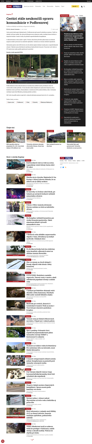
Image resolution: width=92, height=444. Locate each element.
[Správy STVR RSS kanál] (66, 168)
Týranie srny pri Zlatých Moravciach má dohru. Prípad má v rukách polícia (40, 320)
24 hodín (72, 15)
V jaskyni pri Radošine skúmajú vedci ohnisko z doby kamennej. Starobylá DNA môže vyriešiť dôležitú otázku (40, 292)
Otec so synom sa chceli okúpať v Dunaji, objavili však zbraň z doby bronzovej (73, 46)
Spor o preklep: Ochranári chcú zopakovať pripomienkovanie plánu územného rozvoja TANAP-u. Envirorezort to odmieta (39, 333)
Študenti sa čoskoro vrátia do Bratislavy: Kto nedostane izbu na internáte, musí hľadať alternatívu (41, 348)
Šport (62, 6)
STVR (2, 1)
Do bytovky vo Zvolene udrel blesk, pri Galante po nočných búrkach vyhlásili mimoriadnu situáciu (40, 194)
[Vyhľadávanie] (84, 6)
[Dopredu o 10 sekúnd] (13, 82)
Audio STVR (39, 1)
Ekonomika (50, 6)
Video (34, 160)
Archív (22, 1)
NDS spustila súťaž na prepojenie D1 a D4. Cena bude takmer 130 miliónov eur (15, 146)
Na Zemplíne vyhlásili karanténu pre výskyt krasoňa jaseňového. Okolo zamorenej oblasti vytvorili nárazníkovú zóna (73, 71)
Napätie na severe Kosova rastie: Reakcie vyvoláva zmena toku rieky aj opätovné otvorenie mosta (73, 62)
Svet (44, 6)
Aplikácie (78, 160)
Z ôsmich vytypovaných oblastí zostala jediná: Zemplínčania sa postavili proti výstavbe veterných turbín (41, 361)
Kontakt (89, 1)
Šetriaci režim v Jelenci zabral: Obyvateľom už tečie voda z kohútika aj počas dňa (41, 400)
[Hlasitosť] (52, 82)
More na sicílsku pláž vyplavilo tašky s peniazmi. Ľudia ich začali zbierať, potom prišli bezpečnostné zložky (74, 81)
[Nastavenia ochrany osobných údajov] (2, 441)
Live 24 (74, 6)
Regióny (57, 6)
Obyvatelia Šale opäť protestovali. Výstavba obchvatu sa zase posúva (74, 146)
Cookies (61, 164)
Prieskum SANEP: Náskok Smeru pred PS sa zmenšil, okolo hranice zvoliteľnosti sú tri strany (73, 111)
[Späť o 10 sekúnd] (8, 82)
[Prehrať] (10, 82)
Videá (66, 160)
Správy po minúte (28, 6)
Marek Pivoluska (15, 29)
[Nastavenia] (54, 82)
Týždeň (81, 15)
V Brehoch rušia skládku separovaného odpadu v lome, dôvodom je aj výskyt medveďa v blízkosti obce (73, 101)
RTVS (9, 29)
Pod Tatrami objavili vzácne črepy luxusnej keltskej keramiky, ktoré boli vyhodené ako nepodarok (40, 374)
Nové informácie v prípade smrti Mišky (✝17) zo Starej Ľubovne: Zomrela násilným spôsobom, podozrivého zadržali (41, 414)
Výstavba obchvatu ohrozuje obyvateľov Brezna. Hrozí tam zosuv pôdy (35, 146)
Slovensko (38, 6)
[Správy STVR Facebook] (61, 168)
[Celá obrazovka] (56, 82)
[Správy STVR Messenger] (63, 168)
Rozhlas (8, 1)
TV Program (30, 1)
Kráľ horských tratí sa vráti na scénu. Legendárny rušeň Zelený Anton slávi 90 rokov (40, 165)
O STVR (83, 160)
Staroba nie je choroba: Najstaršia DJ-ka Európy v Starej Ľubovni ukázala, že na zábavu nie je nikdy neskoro (41, 179)
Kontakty (61, 160)
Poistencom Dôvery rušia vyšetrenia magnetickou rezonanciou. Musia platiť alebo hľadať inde (73, 37)
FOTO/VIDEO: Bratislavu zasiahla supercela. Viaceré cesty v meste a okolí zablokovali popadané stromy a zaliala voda (41, 278)
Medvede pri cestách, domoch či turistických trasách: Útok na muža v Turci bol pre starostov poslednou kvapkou (74, 91)
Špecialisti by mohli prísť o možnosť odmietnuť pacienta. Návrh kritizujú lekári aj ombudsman (72, 120)
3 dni (76, 15)
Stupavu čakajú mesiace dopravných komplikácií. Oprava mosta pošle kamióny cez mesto (40, 387)
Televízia (15, 1)
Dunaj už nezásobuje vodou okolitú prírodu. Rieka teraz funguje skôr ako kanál (74, 54)
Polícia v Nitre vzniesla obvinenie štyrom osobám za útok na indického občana (40, 207)
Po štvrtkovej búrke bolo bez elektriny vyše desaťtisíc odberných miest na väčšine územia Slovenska (40, 251)
